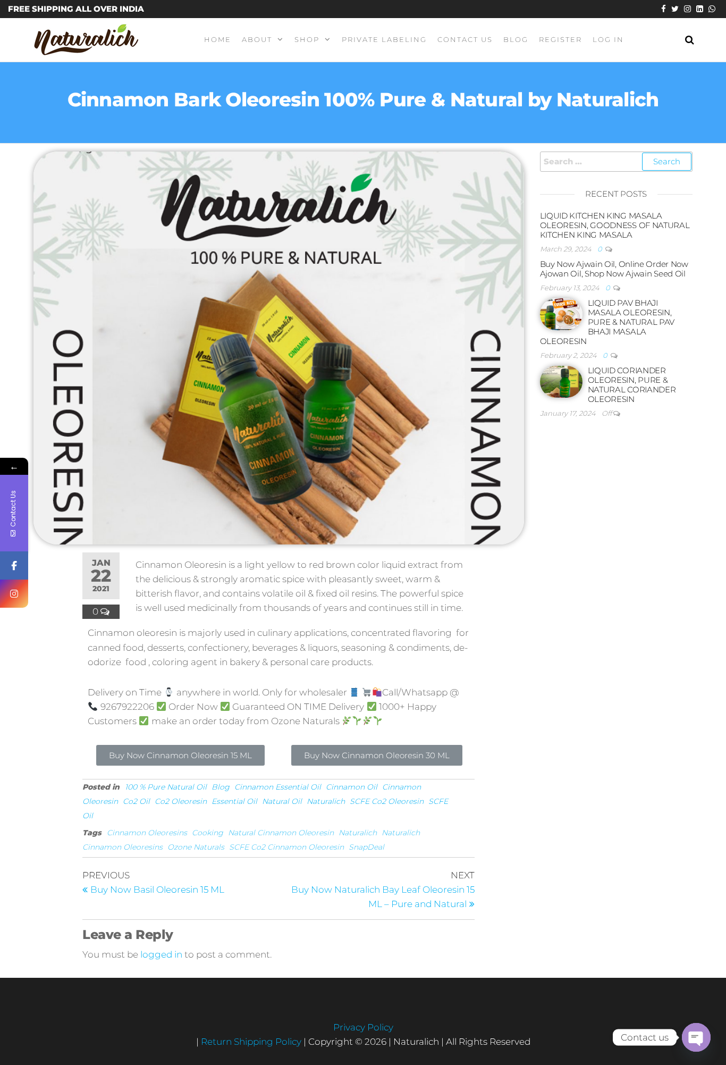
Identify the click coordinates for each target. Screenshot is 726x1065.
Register (560, 39)
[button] (180, 755)
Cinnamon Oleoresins (147, 832)
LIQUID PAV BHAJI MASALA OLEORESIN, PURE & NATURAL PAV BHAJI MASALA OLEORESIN (607, 322)
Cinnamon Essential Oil (277, 787)
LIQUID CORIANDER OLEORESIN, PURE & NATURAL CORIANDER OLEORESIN (632, 384)
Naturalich (326, 801)
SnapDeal (366, 847)
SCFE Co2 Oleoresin (387, 801)
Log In (608, 39)
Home (217, 39)
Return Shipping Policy (252, 1041)
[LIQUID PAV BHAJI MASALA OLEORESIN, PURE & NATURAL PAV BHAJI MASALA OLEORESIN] (561, 313)
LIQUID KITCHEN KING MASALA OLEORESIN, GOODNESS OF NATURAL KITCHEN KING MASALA (615, 225)
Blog (515, 39)
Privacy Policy (363, 1027)
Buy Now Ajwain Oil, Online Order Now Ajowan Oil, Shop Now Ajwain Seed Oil (614, 269)
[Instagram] (14, 594)
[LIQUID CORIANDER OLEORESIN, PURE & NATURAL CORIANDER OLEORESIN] (561, 381)
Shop (306, 39)
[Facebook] (14, 565)
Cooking (207, 832)
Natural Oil (282, 801)
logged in (161, 954)
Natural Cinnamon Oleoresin (281, 832)
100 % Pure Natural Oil (166, 787)
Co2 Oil (136, 801)
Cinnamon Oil (351, 787)
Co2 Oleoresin (181, 801)
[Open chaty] (696, 1037)
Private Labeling (384, 39)
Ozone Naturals (195, 847)
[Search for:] (616, 162)
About (257, 39)
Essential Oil (234, 801)
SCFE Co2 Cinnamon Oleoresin (286, 847)
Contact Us (465, 39)
